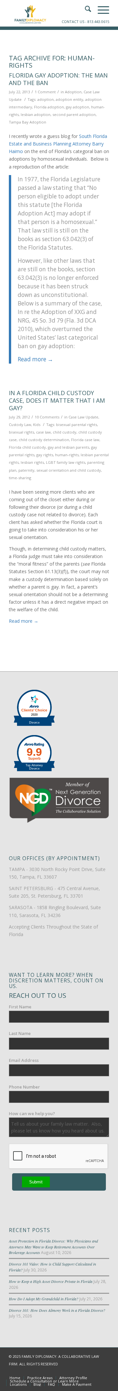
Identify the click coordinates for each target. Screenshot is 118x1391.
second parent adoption (74, 114)
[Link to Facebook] (75, 1371)
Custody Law (20, 424)
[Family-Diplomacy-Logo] (49, 13)
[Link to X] (84, 1371)
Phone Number (24, 1087)
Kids (36, 424)
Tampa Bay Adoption (27, 122)
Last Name (20, 1033)
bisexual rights (21, 432)
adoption (45, 99)
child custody (64, 432)
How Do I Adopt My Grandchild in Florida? (43, 1298)
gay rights (44, 454)
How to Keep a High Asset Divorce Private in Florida (50, 1281)
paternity (26, 470)
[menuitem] (15, 1378)
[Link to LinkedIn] (94, 1371)
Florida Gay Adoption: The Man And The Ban (58, 79)
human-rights (67, 454)
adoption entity (69, 99)
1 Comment (45, 91)
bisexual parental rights (76, 424)
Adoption (73, 91)
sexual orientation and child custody (68, 470)
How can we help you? (32, 1113)
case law (43, 432)
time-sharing (20, 477)
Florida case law (85, 439)
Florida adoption (49, 106)
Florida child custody (27, 447)
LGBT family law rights (65, 462)
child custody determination (44, 439)
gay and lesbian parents (68, 447)
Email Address (24, 1060)
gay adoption (77, 106)
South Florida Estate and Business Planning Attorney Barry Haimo (58, 143)
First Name (20, 1007)
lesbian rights (32, 462)
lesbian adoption (35, 114)
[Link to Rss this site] (104, 1371)
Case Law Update (83, 417)
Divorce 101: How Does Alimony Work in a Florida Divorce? (57, 1310)
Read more (35, 359)
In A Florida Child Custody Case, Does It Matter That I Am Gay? (57, 400)
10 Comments (47, 417)
